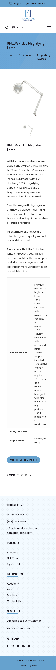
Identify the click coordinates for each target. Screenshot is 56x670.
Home (10, 55)
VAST (34, 665)
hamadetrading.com (19, 533)
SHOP (19, 27)
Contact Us (14, 601)
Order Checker (38, 3)
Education (13, 589)
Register (18, 3)
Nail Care (12, 558)
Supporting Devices (43, 57)
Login (26, 3)
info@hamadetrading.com (23, 528)
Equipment (25, 55)
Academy (13, 584)
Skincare (12, 552)
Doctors (12, 595)
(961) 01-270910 (16, 521)
